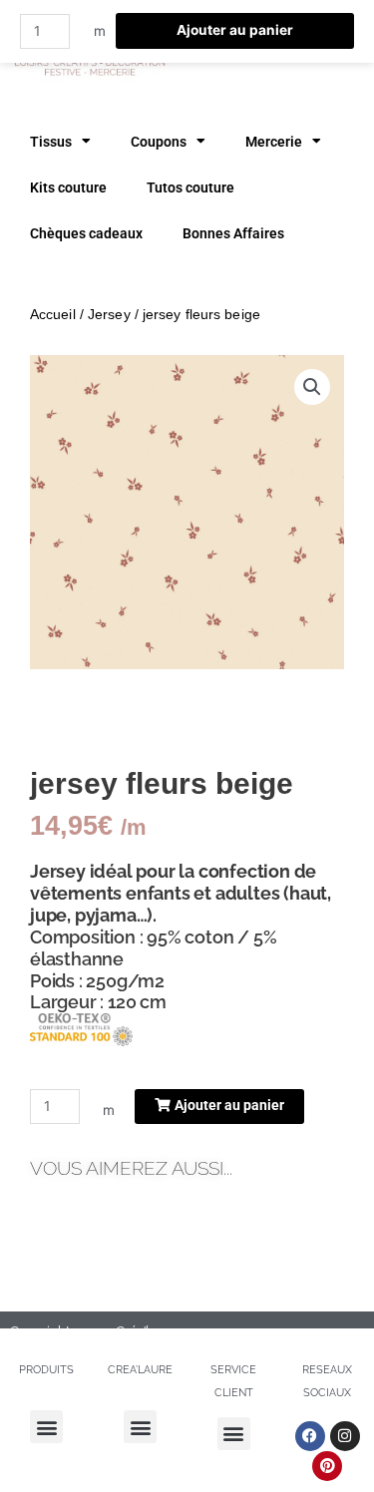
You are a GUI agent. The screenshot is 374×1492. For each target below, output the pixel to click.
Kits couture (68, 187)
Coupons (159, 142)
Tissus (51, 142)
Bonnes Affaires (233, 233)
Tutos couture (190, 187)
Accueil (53, 314)
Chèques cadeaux (86, 233)
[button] (312, 387)
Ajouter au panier (235, 30)
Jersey (109, 314)
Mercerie (273, 142)
